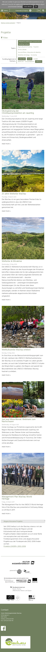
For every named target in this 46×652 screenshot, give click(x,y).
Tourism (36, 47)
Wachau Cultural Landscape (8, 23)
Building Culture (24, 44)
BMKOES (21, 61)
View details (28, 6)
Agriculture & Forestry (25, 47)
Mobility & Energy (24, 55)
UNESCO (38, 61)
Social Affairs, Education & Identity (29, 52)
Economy (34, 55)
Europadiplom (29, 61)
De (39, 10)
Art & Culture (22, 49)
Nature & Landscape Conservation (30, 41)
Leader (35, 59)
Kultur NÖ (22, 59)
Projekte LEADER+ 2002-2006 (15, 546)
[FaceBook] (3, 628)
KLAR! (29, 59)
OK (36, 6)
